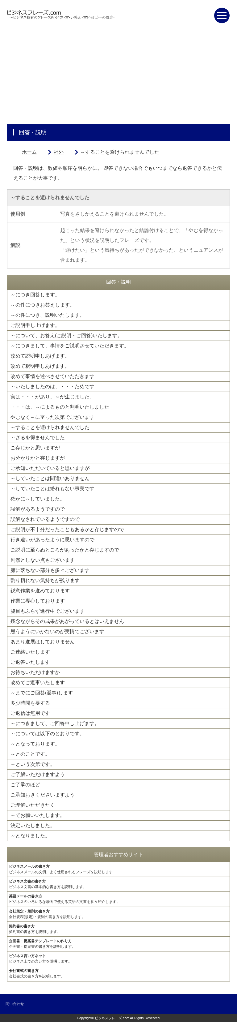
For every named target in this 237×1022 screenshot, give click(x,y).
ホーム (29, 152)
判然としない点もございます (42, 560)
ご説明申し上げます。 (35, 325)
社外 (59, 152)
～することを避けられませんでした (49, 427)
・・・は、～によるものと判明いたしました (59, 407)
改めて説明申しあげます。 (40, 356)
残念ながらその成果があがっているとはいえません (67, 621)
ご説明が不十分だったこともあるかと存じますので (67, 529)
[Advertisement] (118, 77)
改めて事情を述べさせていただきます (52, 376)
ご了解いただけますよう (37, 774)
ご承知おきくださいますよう (42, 794)
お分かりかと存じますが (37, 458)
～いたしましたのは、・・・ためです (52, 386)
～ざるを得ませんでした (37, 437)
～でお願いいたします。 (37, 815)
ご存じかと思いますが (35, 447)
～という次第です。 (32, 764)
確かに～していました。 (37, 498)
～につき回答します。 (35, 294)
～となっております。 (35, 743)
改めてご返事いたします (37, 682)
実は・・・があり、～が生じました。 (52, 396)
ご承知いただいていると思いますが (49, 468)
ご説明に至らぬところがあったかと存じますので (64, 549)
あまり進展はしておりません (42, 641)
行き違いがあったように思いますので (52, 539)
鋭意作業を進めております (40, 590)
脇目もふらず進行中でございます (47, 611)
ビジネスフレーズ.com (112, 1018)
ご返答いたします (30, 662)
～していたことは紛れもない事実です (52, 488)
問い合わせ (15, 1004)
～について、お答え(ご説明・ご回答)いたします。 (66, 335)
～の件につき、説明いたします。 (47, 315)
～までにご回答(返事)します (41, 692)
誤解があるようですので (37, 509)
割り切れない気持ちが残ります (45, 580)
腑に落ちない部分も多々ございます (49, 570)
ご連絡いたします (30, 652)
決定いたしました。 (32, 825)
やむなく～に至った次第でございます (52, 417)
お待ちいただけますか (35, 672)
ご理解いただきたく (32, 805)
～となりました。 (30, 835)
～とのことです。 (30, 754)
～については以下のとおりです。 (47, 733)
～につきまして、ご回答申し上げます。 (54, 723)
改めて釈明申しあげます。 (40, 366)
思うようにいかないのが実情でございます (57, 631)
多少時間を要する (30, 703)
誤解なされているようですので (45, 519)
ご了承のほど (25, 784)
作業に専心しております (37, 600)
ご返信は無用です (30, 713)
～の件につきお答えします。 (42, 304)
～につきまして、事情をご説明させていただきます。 (69, 345)
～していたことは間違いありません (49, 478)
